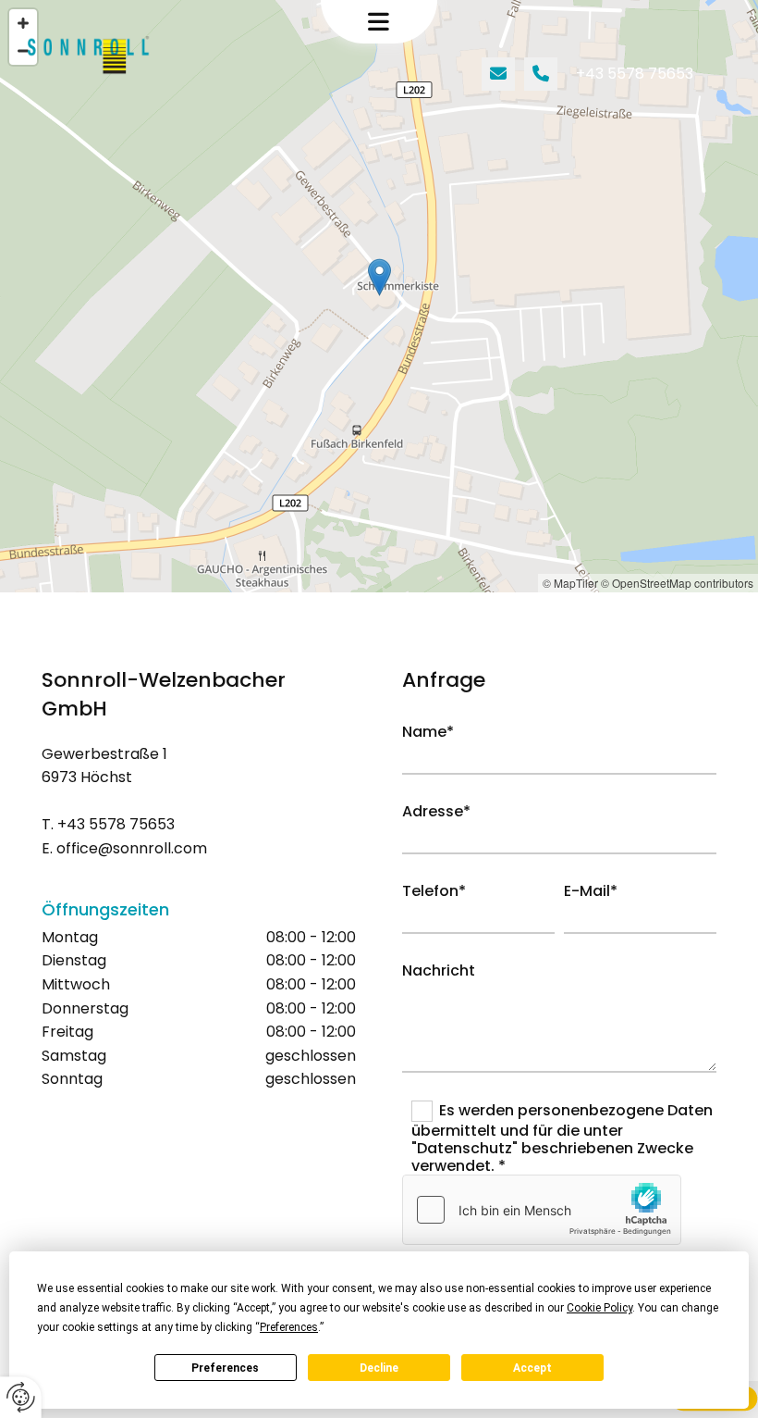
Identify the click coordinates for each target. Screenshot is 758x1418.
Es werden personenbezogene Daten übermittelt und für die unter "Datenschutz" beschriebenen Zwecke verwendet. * (561, 1138)
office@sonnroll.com (130, 848)
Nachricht (438, 970)
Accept (532, 1368)
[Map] (379, 296)
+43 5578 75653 (634, 73)
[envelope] (498, 74)
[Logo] (105, 55)
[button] (379, 21)
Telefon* (434, 891)
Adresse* (436, 811)
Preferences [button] (289, 1327)
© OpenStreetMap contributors (677, 583)
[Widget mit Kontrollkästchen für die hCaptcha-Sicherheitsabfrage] (541, 1210)
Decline (379, 1368)
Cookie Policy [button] (599, 1307)
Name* (428, 731)
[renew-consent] (21, 1397)
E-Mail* (590, 891)
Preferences (225, 1368)
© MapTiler (570, 583)
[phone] (540, 74)
